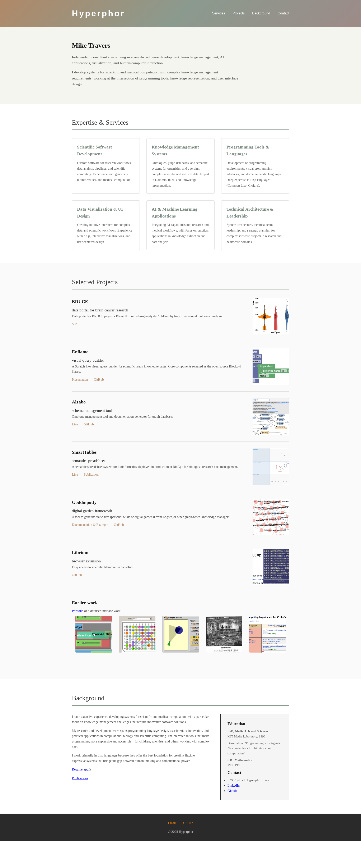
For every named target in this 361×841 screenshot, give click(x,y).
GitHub (99, 379)
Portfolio (77, 611)
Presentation (80, 379)
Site (74, 324)
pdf (87, 769)
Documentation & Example (90, 524)
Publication (91, 474)
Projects (239, 13)
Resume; (77, 769)
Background (261, 13)
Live (75, 424)
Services (218, 13)
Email (172, 823)
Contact (283, 13)
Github (232, 790)
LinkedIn (234, 785)
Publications (80, 778)
